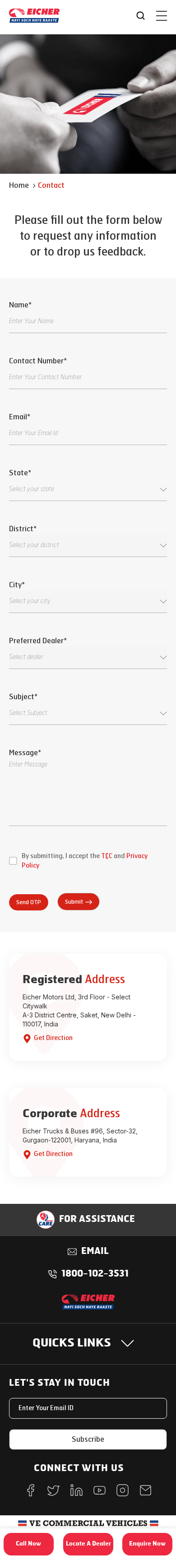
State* (20, 473)
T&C (106, 856)
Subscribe (88, 1439)
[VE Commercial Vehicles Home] (88, 1526)
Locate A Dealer (88, 1544)
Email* (19, 417)
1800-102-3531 (95, 1274)
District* (22, 529)
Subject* (23, 696)
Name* (20, 305)
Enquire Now (147, 1544)
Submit (74, 902)
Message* (25, 752)
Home (19, 185)
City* (16, 584)
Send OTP (28, 902)
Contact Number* (37, 361)
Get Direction (53, 1038)
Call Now (28, 1544)
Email (95, 1251)
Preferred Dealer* (37, 640)
